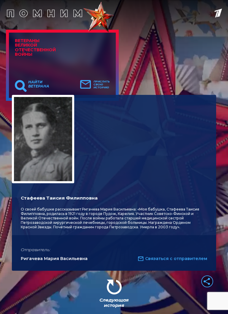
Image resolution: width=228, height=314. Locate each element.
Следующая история (114, 302)
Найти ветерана (38, 84)
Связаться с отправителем (176, 258)
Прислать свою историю (102, 84)
